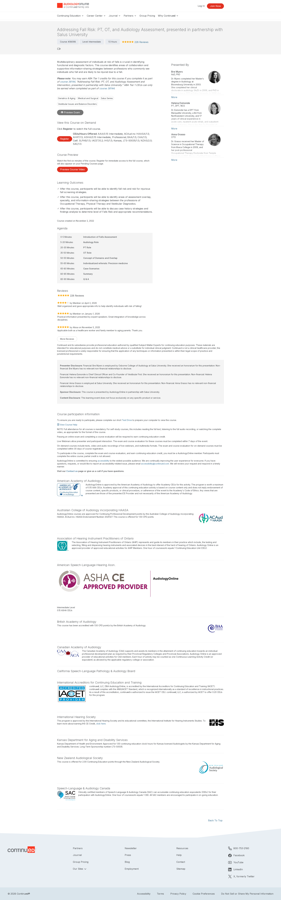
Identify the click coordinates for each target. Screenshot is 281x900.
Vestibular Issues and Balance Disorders (77, 104)
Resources (182, 848)
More (174, 97)
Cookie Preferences (204, 893)
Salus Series (107, 98)
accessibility (103, 460)
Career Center (95, 15)
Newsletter (131, 848)
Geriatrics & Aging (66, 98)
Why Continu (166, 15)
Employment (132, 868)
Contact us (72, 471)
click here (101, 723)
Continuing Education (69, 15)
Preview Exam (71, 112)
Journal (113, 15)
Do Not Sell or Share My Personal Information (247, 893)
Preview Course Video (72, 169)
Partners (129, 15)
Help (179, 855)
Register (64, 138)
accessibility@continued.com (155, 463)
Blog (127, 861)
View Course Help (68, 424)
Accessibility (143, 893)
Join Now (215, 6)
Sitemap (180, 868)
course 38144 (67, 81)
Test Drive (127, 420)
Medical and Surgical (88, 98)
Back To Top (215, 820)
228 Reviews (141, 42)
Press (128, 855)
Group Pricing (147, 15)
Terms (160, 893)
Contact (180, 861)
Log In (201, 5)
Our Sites (78, 868)
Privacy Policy (178, 893)
